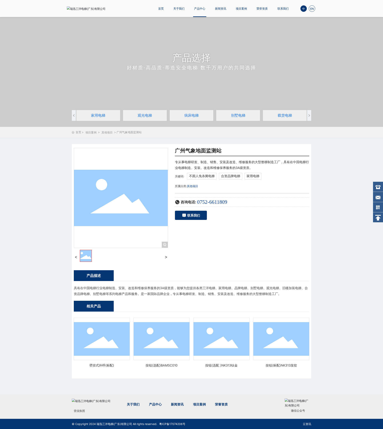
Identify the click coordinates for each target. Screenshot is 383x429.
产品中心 (199, 8)
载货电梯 (285, 115)
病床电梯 (191, 115)
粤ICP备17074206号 (172, 424)
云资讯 (307, 424)
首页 (161, 8)
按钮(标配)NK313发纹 (281, 365)
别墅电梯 (238, 115)
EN (312, 8)
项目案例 (241, 8)
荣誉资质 (262, 8)
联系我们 (283, 8)
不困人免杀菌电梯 (202, 176)
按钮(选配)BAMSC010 (162, 365)
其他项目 (107, 132)
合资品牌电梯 (230, 176)
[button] (74, 115)
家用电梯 (98, 115)
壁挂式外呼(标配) (101, 365)
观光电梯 (145, 115)
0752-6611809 (212, 202)
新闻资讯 (220, 8)
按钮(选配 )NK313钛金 (221, 365)
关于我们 (179, 8)
